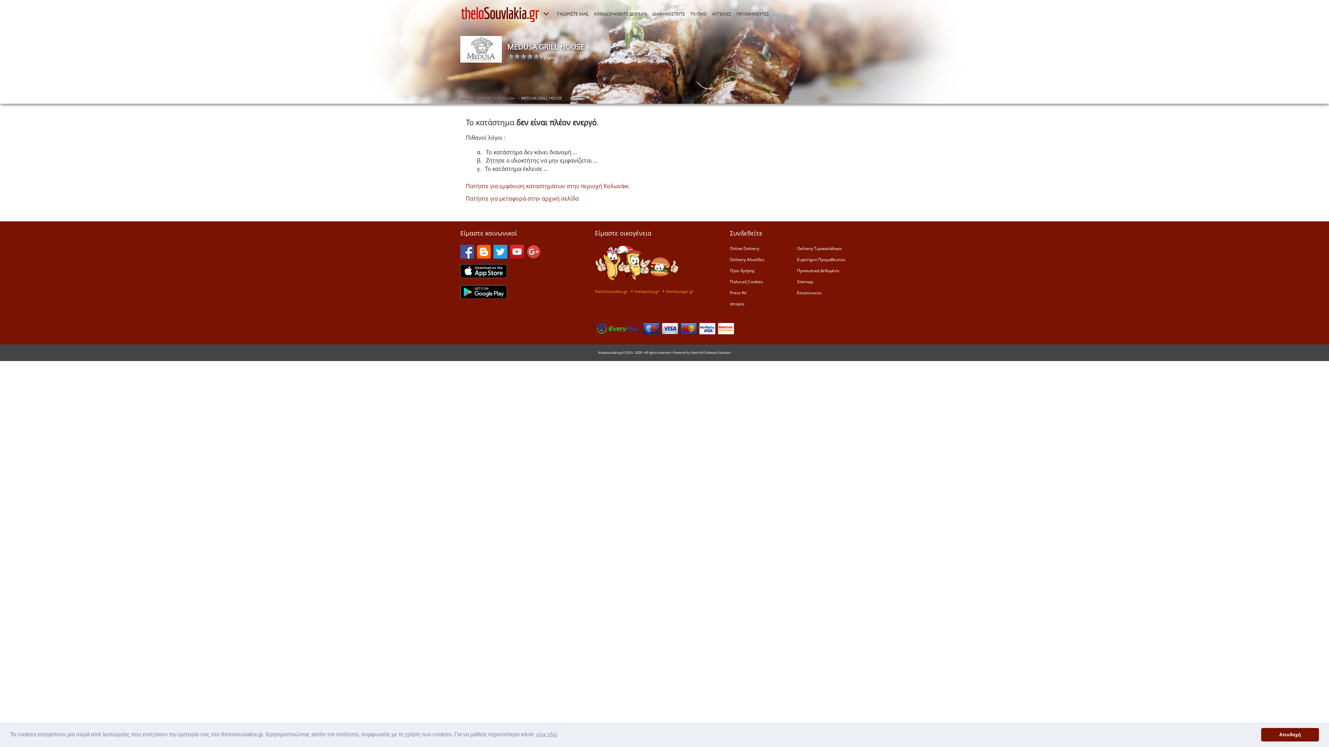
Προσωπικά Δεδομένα (818, 270)
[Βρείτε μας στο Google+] (534, 256)
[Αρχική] (500, 14)
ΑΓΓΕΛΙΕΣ (721, 14)
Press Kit (738, 292)
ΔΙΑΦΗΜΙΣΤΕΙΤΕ (668, 14)
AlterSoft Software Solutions (711, 353)
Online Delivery (744, 248)
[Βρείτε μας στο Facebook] (467, 256)
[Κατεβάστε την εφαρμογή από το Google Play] (483, 297)
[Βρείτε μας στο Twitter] (500, 256)
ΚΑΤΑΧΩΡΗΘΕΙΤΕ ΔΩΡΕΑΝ (620, 14)
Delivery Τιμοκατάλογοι (819, 248)
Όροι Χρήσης (742, 270)
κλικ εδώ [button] (547, 734)
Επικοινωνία (809, 292)
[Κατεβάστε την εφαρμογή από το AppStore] (483, 276)
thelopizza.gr (646, 291)
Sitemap (805, 281)
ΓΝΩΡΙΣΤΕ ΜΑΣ (572, 14)
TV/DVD (698, 14)
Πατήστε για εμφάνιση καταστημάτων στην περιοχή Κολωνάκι (547, 186)
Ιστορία (737, 303)
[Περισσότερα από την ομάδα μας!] (546, 14)
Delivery (467, 98)
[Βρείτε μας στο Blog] (484, 256)
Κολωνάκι (507, 98)
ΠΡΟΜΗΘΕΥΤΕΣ (752, 14)
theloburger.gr (680, 291)
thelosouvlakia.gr (611, 291)
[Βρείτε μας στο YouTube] (517, 256)
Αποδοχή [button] (1290, 734)
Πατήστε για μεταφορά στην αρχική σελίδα (522, 198)
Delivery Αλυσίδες (747, 259)
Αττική (486, 98)
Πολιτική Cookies (746, 281)
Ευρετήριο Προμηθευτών (821, 259)
